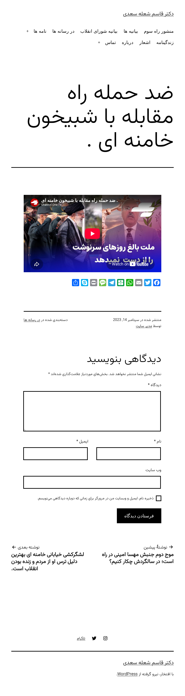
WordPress (127, 674)
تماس (110, 42)
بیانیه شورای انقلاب (99, 31)
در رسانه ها (63, 31)
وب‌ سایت (153, 470)
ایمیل (82, 441)
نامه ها (40, 31)
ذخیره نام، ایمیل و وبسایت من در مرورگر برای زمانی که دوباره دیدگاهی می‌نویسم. (95, 498)
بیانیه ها (131, 31)
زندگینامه (165, 42)
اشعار (144, 42)
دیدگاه (154, 385)
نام (157, 441)
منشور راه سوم (159, 31)
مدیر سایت (144, 326)
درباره (127, 42)
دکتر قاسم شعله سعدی (148, 14)
